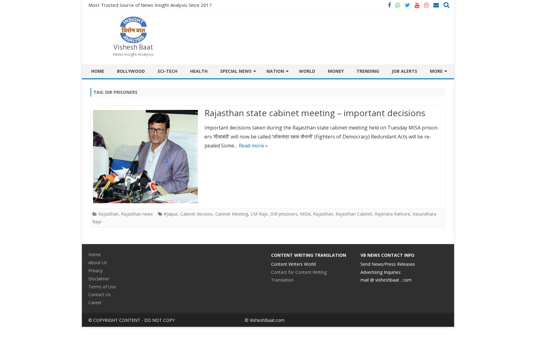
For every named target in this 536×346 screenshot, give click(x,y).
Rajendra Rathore (392, 214)
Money (336, 71)
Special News (236, 71)
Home (97, 71)
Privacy (95, 271)
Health (199, 71)
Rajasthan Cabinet (354, 214)
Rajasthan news (137, 214)
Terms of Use (102, 287)
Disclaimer (98, 279)
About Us (97, 262)
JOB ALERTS (404, 71)
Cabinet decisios (196, 214)
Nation (275, 71)
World (307, 71)
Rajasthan (108, 214)
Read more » (253, 145)
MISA (305, 214)
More (436, 71)
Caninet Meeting (231, 214)
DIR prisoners (283, 214)
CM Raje (259, 214)
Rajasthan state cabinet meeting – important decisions (314, 113)
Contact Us (99, 294)
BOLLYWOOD (131, 71)
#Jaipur (171, 214)
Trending (367, 71)
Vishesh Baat (133, 47)
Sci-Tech (167, 71)
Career (95, 302)
